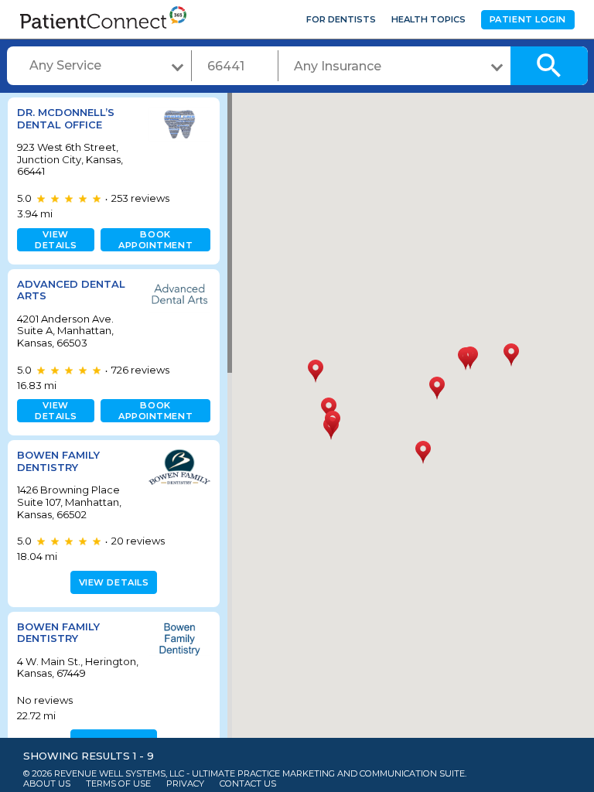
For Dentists (341, 19)
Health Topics (428, 19)
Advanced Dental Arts (71, 290)
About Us (46, 784)
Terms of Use (118, 784)
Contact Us (248, 784)
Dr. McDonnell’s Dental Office (65, 118)
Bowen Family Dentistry (58, 461)
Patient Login (528, 19)
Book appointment (155, 240)
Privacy (185, 784)
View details (56, 240)
